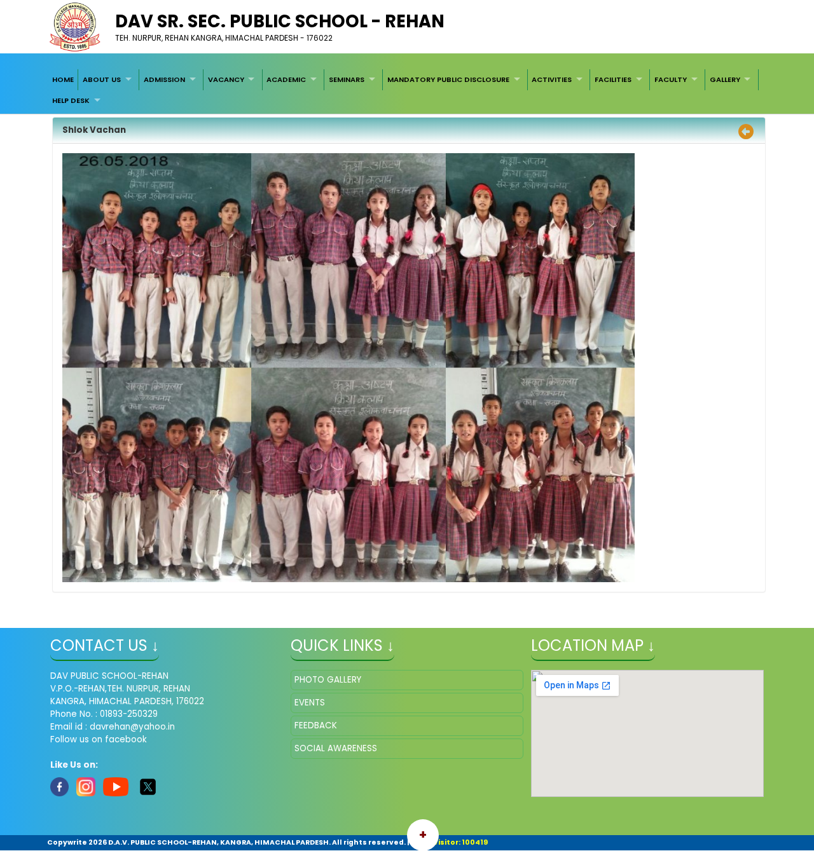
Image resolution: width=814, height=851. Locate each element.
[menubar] (407, 90)
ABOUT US (102, 79)
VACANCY (226, 79)
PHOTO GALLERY (327, 680)
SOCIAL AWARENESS (335, 748)
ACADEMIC (286, 79)
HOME (63, 79)
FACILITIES (613, 79)
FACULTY (670, 79)
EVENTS (309, 703)
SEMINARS (346, 79)
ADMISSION (164, 79)
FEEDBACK (315, 725)
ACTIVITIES (552, 79)
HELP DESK (71, 100)
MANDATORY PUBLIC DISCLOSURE (448, 79)
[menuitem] (63, 79)
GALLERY (725, 79)
